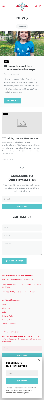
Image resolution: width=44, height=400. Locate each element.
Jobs (4, 312)
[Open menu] (3, 6)
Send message (16, 261)
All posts (22, 26)
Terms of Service (9, 324)
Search (5, 304)
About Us (6, 308)
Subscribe (22, 381)
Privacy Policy (7, 320)
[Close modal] (39, 360)
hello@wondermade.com (26, 292)
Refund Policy (7, 316)
